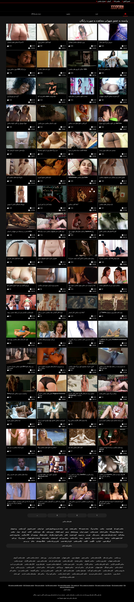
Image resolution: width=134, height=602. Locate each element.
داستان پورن (116, 574)
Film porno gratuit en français (103, 585)
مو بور (67, 532)
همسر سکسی (94, 532)
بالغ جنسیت (109, 528)
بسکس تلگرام (89, 564)
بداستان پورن (107, 574)
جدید (96, 14)
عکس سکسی (30, 567)
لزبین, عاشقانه (59, 532)
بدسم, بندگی (95, 535)
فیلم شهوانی (98, 567)
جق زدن (88, 535)
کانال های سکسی (29, 564)
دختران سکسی (102, 1)
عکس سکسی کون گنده (94, 570)
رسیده (81, 538)
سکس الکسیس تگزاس (117, 564)
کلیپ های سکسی (108, 570)
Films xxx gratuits (39, 585)
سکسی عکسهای (89, 561)
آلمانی (29, 532)
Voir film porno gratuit (51, 585)
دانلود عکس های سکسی (102, 564)
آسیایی (109, 1)
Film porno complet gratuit (15, 585)
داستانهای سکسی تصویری (53, 564)
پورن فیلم (43, 557)
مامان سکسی (74, 538)
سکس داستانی (40, 567)
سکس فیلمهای (69, 567)
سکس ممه (79, 564)
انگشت (86, 541)
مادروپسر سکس (119, 570)
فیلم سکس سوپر (42, 561)
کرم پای (24, 532)
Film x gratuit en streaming (87, 585)
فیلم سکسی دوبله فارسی (67, 577)
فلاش (66, 535)
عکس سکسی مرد (23, 570)
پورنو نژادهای (74, 532)
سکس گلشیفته (34, 570)
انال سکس (58, 570)
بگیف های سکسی (68, 561)
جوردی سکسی (18, 561)
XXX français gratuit (28, 585)
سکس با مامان (104, 532)
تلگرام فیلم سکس (96, 557)
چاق (43, 532)
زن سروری (81, 535)
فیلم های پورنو (40, 564)
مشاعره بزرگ (94, 528)
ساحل (32, 541)
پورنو (12, 567)
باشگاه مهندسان (40, 541)
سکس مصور (85, 557)
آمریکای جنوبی (107, 541)
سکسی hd (117, 1)
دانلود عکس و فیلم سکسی (79, 574)
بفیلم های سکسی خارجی (29, 574)
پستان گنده (121, 535)
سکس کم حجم (79, 567)
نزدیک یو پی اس (64, 538)
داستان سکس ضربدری (95, 574)
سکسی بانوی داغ (118, 528)
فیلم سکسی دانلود (68, 570)
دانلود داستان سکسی (64, 574)
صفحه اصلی (67, 589)
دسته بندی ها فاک (36, 14)
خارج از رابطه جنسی (66, 541)
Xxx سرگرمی (25, 535)
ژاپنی (66, 528)
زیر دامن (14, 538)
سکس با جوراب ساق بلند (56, 535)
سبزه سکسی (36, 532)
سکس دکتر (13, 570)
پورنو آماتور (59, 567)
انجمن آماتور (126, 1)
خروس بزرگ (21, 538)
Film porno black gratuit (64, 585)
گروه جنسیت (73, 535)
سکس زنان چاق (107, 557)
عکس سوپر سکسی (68, 564)
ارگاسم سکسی (78, 541)
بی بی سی (26, 541)
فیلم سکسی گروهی (19, 557)
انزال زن (98, 541)
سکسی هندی (45, 538)
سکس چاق (41, 574)
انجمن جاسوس (31, 528)
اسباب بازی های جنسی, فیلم (108, 535)
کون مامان (17, 574)
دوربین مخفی (50, 532)
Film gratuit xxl (75, 585)
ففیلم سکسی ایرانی (54, 557)
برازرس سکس (20, 567)
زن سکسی (117, 557)
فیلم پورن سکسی (101, 561)
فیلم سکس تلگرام (30, 561)
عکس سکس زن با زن (47, 570)
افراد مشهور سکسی (116, 538)
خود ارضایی (40, 528)
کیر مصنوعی (54, 538)
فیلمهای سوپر (76, 557)
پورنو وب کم (34, 535)
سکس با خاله (50, 567)
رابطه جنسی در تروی (97, 538)
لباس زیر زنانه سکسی (53, 541)
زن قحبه (107, 538)
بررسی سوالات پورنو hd (116, 532)
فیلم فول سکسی (81, 570)
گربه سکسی (22, 528)
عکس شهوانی (66, 557)
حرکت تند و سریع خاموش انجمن (54, 528)
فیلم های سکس (67, 521)
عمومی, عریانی (84, 532)
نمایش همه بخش (67, 545)
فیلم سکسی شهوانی (114, 561)
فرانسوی (87, 538)
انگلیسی (92, 541)
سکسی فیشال (43, 535)
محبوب (68, 14)
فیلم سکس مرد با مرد (16, 564)
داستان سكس (119, 567)
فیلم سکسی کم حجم (55, 561)
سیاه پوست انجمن (15, 535)
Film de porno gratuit (117, 585)
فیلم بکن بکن (89, 567)
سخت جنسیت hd (84, 528)
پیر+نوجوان (14, 528)
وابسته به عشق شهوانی (33, 538)
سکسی (102, 528)
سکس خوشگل (108, 567)
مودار (18, 532)
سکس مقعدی (73, 528)
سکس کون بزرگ (51, 574)
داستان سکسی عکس (33, 557)
